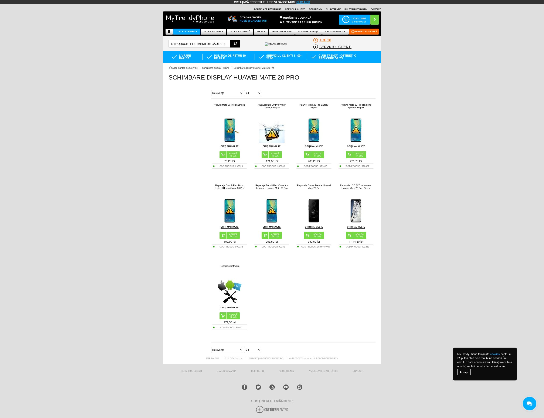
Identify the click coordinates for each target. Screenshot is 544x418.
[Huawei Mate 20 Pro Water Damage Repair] (272, 142)
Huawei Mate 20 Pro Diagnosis (229, 104)
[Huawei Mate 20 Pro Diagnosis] (229, 142)
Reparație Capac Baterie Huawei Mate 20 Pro (314, 186)
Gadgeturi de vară (366, 32)
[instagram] (299, 387)
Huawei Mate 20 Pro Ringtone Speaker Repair (356, 106)
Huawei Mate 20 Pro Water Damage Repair (272, 106)
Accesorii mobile (213, 32)
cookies (495, 354)
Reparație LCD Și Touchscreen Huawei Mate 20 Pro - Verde (356, 186)
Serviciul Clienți (191, 370)
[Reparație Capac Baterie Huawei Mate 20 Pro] (314, 222)
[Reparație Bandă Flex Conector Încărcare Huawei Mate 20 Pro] (272, 222)
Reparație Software (229, 266)
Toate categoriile (186, 32)
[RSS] (272, 387)
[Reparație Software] (229, 303)
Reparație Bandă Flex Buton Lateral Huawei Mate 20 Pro (229, 186)
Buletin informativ (355, 9)
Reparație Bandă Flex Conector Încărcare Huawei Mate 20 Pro (271, 186)
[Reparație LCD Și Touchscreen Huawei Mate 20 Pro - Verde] (356, 222)
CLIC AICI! (303, 2)
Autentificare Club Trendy (302, 22)
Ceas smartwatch (335, 32)
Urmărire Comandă (297, 18)
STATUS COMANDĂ (226, 370)
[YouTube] (286, 387)
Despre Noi (258, 370)
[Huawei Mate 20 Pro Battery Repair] (314, 142)
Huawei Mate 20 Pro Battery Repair (313, 106)
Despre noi (315, 9)
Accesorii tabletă (240, 32)
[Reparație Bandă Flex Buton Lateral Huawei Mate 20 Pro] (229, 222)
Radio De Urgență (308, 32)
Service (260, 32)
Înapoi (173, 68)
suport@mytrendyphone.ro (266, 358)
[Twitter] (258, 387)
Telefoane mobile (282, 32)
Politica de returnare (267, 9)
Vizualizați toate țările (323, 370)
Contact (376, 9)
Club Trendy (333, 9)
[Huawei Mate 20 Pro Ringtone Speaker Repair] (356, 142)
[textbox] (204, 44)
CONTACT (358, 370)
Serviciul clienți (295, 9)
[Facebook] (244, 387)
